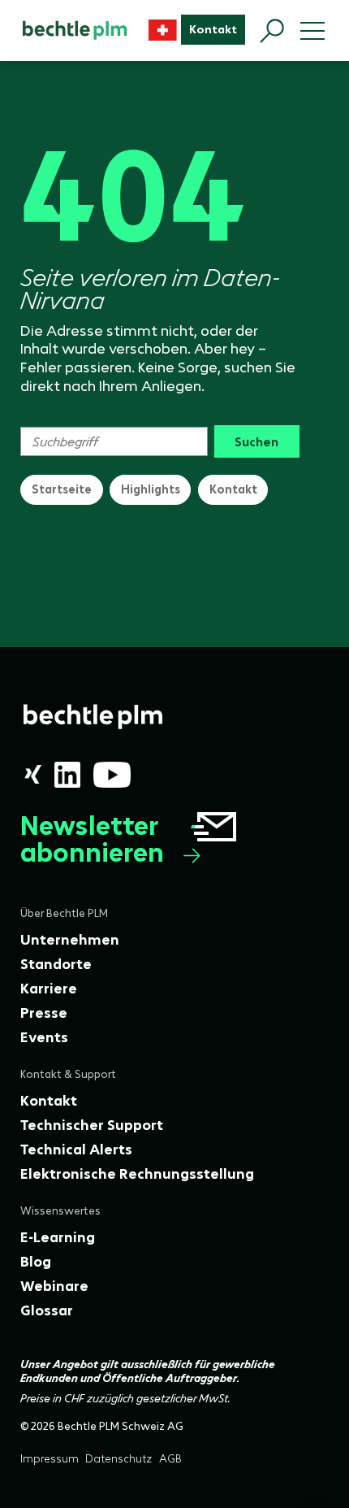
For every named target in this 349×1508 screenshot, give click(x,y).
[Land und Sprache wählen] (163, 30)
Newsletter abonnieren (92, 840)
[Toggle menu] (312, 31)
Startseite (62, 489)
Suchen (256, 442)
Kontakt (233, 489)
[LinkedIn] (67, 775)
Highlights (150, 489)
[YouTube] (112, 775)
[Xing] (32, 774)
